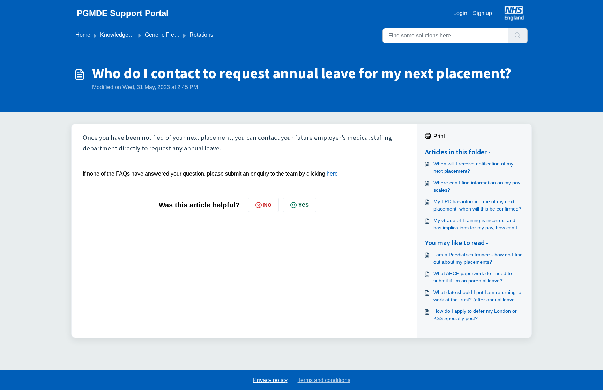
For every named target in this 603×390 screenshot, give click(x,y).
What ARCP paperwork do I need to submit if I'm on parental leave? (472, 277)
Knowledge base (121, 35)
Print (439, 136)
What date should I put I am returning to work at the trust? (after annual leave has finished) (477, 296)
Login (460, 13)
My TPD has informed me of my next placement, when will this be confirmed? (477, 205)
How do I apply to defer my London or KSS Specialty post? (475, 314)
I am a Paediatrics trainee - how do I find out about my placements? (478, 258)
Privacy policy (270, 380)
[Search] (518, 35)
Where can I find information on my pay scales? (476, 186)
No (267, 204)
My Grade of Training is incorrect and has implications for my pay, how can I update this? (475, 224)
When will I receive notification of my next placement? (473, 167)
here (332, 174)
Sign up (482, 13)
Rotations (201, 35)
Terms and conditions (324, 380)
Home (82, 35)
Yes (303, 204)
